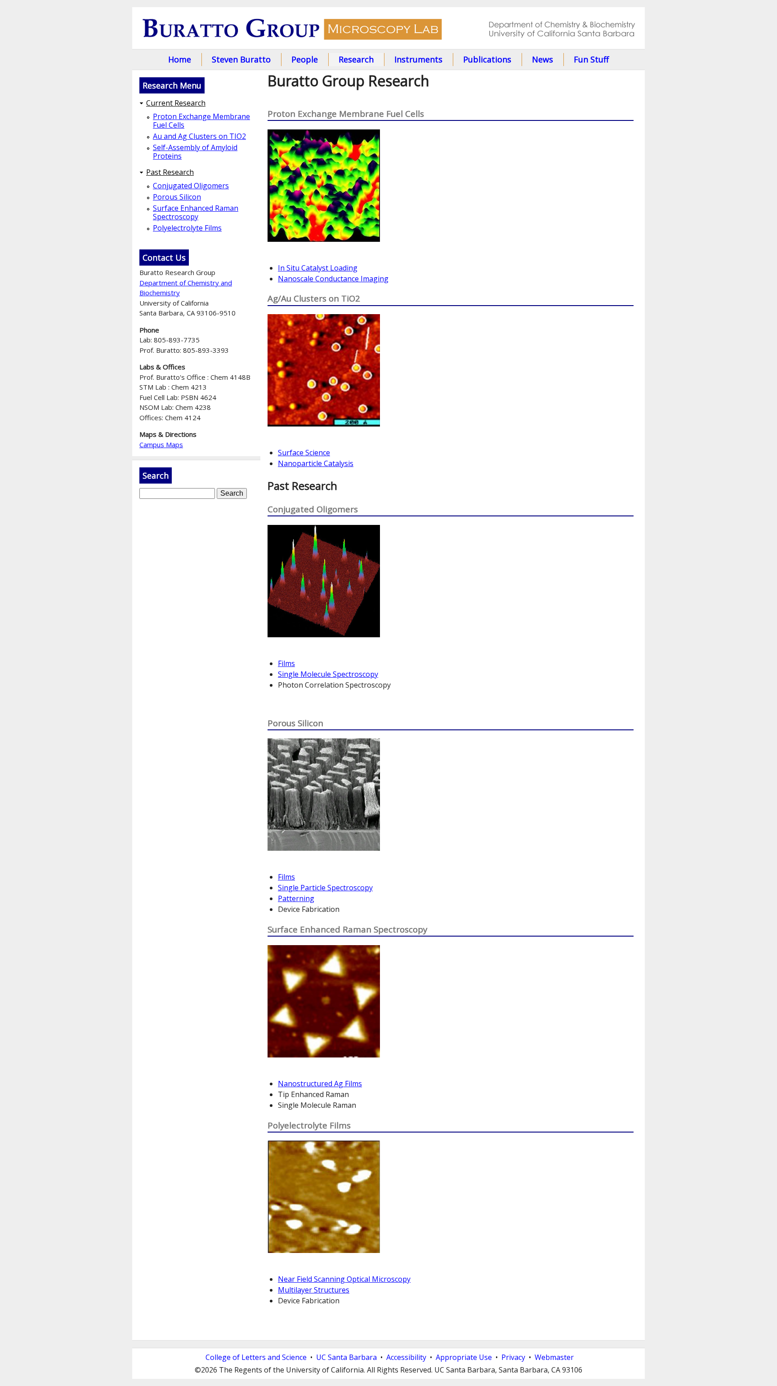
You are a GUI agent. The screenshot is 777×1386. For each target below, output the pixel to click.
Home (179, 59)
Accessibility (406, 1357)
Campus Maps (161, 444)
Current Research (175, 103)
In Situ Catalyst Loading (317, 268)
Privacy (513, 1357)
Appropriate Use (464, 1357)
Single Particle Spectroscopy (325, 888)
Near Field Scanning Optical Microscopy (344, 1279)
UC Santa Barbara (346, 1357)
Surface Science (304, 453)
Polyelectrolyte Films (187, 228)
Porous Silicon (177, 197)
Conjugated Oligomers (191, 186)
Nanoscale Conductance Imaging (333, 279)
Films (286, 663)
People (304, 59)
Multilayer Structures (313, 1290)
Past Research (170, 172)
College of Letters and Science (256, 1357)
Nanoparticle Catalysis (315, 463)
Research (356, 59)
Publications (487, 59)
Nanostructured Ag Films (320, 1083)
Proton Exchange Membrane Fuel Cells (201, 120)
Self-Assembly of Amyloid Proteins (195, 151)
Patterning (296, 898)
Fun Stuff (591, 59)
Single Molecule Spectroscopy (328, 674)
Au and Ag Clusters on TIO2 (199, 136)
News (542, 59)
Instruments (418, 59)
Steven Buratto (241, 59)
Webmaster (554, 1357)
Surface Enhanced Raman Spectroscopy (195, 212)
